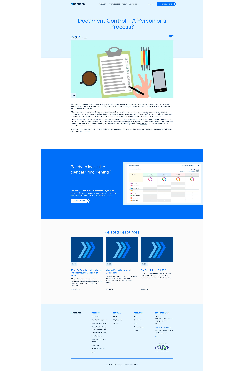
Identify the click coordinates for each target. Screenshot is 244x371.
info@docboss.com (161, 333)
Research (137, 330)
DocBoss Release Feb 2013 (153, 270)
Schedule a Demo (165, 4)
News (135, 323)
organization (166, 129)
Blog (135, 316)
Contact (115, 323)
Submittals (95, 345)
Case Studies (138, 320)
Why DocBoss (114, 4)
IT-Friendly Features (98, 348)
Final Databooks (97, 336)
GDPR (136, 364)
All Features (95, 316)
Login (151, 4)
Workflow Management (99, 320)
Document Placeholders (99, 323)
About (124, 4)
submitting (144, 124)
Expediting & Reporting (99, 332)
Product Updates (139, 327)
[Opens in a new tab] (172, 37)
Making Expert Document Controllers (118, 271)
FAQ (93, 352)
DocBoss (78, 4)
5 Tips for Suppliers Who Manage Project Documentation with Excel (87, 273)
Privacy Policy (128, 364)
